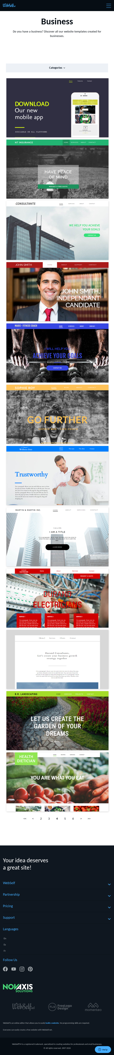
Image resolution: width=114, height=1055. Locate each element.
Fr (5, 951)
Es (5, 945)
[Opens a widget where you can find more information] (103, 1050)
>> (89, 818)
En (5, 938)
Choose (51, 108)
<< (24, 818)
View (64, 108)
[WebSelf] (9, 5)
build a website (52, 1023)
